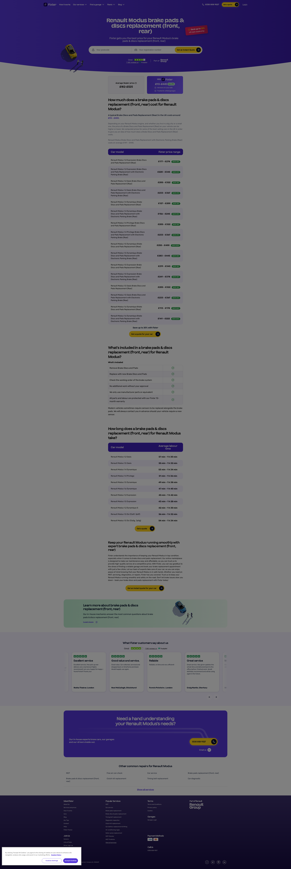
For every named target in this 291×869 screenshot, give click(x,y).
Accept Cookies (71, 860)
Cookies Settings (52, 860)
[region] (41, 856)
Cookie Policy (56, 855)
